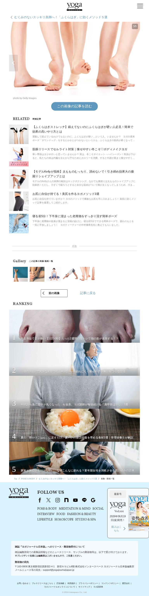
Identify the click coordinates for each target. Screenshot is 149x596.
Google (93, 500)
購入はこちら (116, 528)
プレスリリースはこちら (42, 583)
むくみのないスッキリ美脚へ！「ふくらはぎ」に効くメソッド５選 (60, 17)
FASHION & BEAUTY (81, 514)
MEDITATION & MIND (75, 509)
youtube (75, 500)
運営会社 (126, 583)
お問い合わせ (23, 583)
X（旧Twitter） (48, 500)
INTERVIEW (46, 514)
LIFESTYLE (45, 520)
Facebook (39, 500)
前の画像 (54, 293)
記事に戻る (88, 293)
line (84, 500)
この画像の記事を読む (74, 106)
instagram (57, 500)
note (66, 500)
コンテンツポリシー (110, 583)
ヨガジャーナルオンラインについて (59, 587)
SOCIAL (98, 509)
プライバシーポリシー (88, 583)
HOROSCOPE (64, 520)
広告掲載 (60, 583)
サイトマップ (84, 587)
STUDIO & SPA (85, 520)
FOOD (60, 514)
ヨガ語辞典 (98, 587)
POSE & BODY (47, 509)
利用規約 (71, 583)
